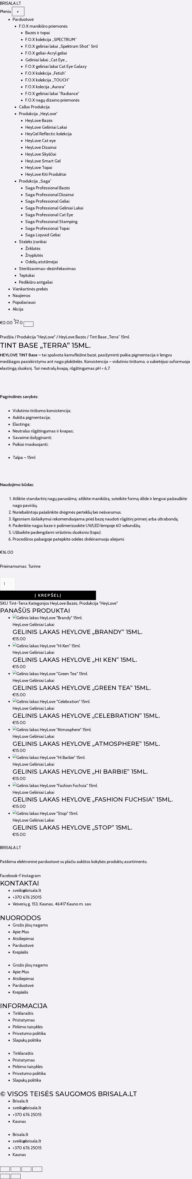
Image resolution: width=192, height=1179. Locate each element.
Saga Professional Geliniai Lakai (54, 208)
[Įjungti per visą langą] (16, 1169)
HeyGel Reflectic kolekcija (48, 133)
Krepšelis (20, 952)
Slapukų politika (27, 1040)
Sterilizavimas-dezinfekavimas (47, 268)
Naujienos (21, 295)
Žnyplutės (34, 255)
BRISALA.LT (10, 847)
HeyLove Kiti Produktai (45, 174)
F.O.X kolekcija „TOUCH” (47, 80)
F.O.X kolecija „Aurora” (45, 86)
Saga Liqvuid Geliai (42, 235)
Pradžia (7, 337)
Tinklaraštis (23, 1013)
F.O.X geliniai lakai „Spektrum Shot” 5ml (61, 46)
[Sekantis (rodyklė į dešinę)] (16, 1176)
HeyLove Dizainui (40, 147)
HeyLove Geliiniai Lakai (46, 127)
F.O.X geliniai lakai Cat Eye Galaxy (56, 66)
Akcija (18, 309)
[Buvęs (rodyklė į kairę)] (5, 1176)
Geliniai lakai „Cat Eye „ (46, 59)
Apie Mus (21, 931)
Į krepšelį (48, 595)
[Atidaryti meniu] (28, 324)
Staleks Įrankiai (33, 241)
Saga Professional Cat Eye (49, 214)
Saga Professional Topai (47, 228)
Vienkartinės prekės (30, 289)
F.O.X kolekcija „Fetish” (45, 73)
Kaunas (19, 1121)
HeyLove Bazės (39, 120)
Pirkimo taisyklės (28, 1026)
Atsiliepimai (23, 938)
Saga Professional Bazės (47, 187)
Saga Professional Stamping (51, 221)
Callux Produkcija (34, 107)
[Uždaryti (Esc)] (37, 1169)
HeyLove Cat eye (40, 140)
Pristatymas (24, 1020)
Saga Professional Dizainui (49, 194)
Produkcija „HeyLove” (38, 113)
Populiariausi (24, 302)
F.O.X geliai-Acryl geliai (46, 53)
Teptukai (27, 275)
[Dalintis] (26, 1169)
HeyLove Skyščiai (40, 154)
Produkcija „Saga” (35, 181)
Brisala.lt (20, 1101)
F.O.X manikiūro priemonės (43, 26)
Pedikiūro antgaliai (36, 282)
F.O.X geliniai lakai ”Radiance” (52, 93)
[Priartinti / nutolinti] (5, 1169)
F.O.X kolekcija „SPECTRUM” (51, 39)
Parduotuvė (23, 19)
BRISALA (10, 3)
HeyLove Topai (38, 167)
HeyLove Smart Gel (43, 161)
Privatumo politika (29, 1033)
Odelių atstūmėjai (41, 261)
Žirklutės (33, 248)
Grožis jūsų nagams (30, 925)
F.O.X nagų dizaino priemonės (52, 100)
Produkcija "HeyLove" (36, 337)
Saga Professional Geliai (47, 201)
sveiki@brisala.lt (27, 1107)
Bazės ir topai (37, 32)
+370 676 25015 (27, 1114)
